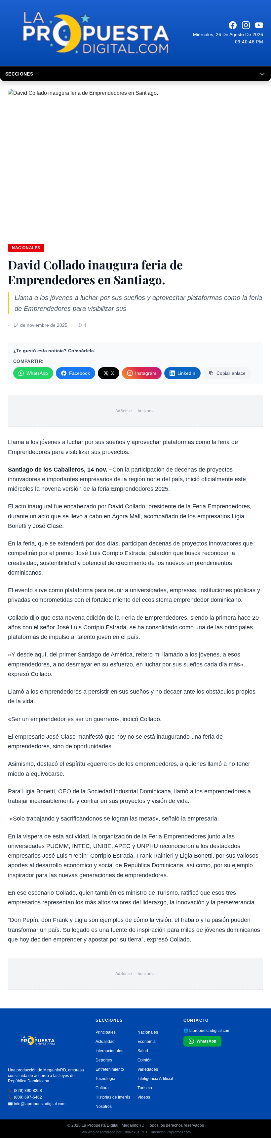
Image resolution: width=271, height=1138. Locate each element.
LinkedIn (186, 373)
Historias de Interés (113, 1097)
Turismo (144, 1088)
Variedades (147, 1069)
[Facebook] (233, 25)
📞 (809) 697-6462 (25, 1097)
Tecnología (105, 1078)
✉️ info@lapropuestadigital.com (36, 1104)
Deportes (104, 1060)
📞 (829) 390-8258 (25, 1090)
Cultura (102, 1088)
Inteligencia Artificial (155, 1078)
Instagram (145, 373)
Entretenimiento (110, 1069)
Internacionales (109, 1051)
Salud (142, 1051)
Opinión (144, 1060)
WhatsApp (37, 373)
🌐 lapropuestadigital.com (206, 1030)
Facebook (79, 373)
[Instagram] (246, 25)
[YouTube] (259, 25)
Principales (106, 1032)
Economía (146, 1041)
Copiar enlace (231, 373)
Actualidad (105, 1041)
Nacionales (26, 248)
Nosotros (104, 1106)
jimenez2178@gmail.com (171, 1132)
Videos (143, 1097)
